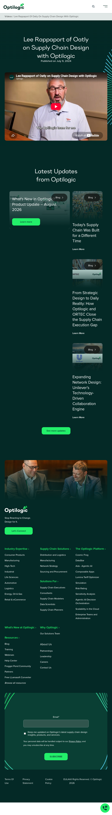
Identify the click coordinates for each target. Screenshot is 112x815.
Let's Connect (19, 531)
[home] (14, 6)
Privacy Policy (75, 741)
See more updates (56, 431)
